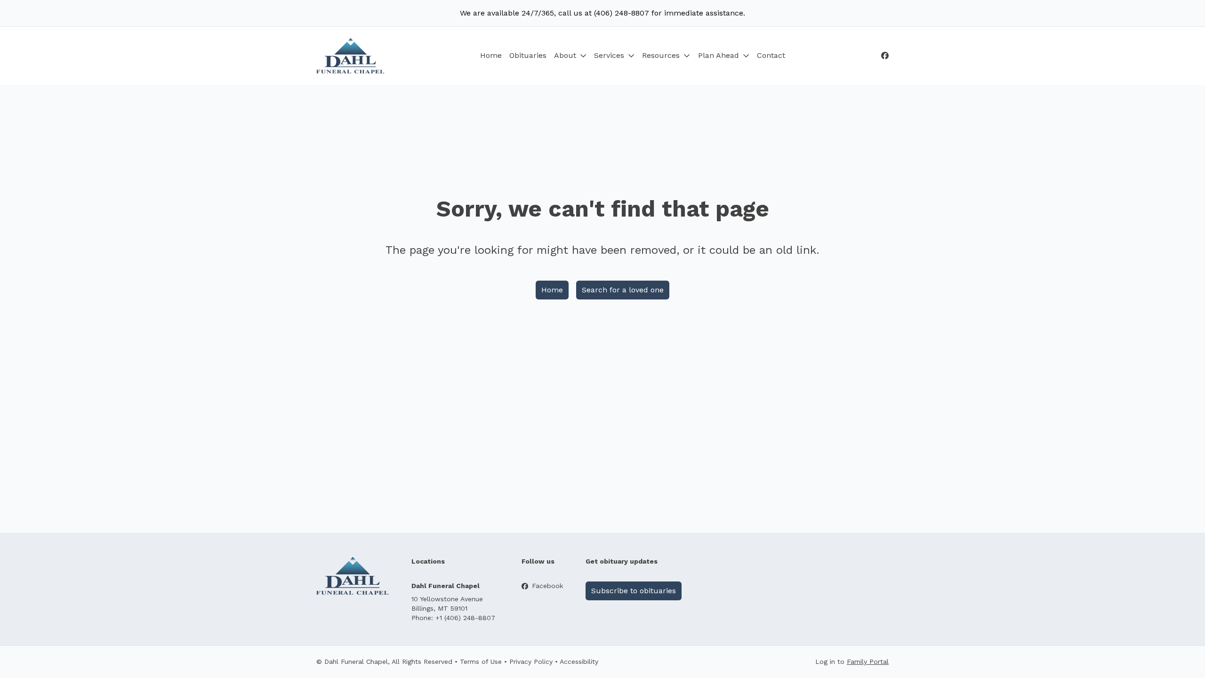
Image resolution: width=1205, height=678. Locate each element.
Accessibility (579, 661)
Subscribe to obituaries (633, 590)
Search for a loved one (623, 289)
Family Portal (868, 661)
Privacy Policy (531, 661)
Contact (771, 55)
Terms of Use (481, 661)
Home (491, 55)
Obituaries (527, 55)
